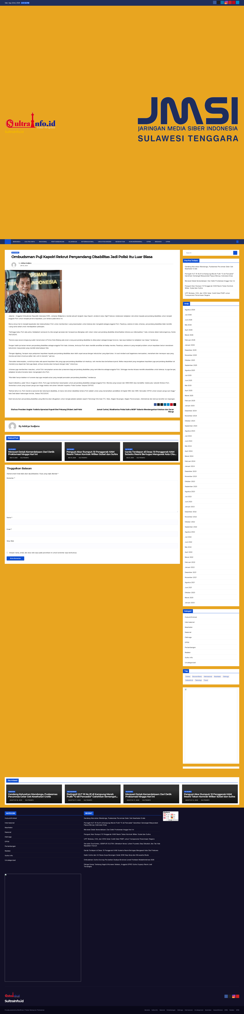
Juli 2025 (188, 375)
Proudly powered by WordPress (14, 1010)
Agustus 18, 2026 (16, 800)
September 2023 (191, 486)
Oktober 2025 (190, 360)
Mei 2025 (188, 385)
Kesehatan (120, 242)
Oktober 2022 (190, 522)
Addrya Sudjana (26, 263)
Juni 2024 (188, 441)
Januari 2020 (190, 603)
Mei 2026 (188, 325)
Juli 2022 (188, 537)
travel (206, 680)
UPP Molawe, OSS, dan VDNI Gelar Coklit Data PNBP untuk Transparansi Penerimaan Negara (119, 839)
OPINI (148, 242)
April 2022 (188, 552)
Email (9, 529)
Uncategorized (104, 242)
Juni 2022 (188, 542)
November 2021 (191, 577)
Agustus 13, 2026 (191, 800)
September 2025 (191, 365)
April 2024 (189, 451)
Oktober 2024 (190, 421)
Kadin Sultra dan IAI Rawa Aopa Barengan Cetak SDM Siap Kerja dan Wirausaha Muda (116, 855)
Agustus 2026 (190, 310)
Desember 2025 (191, 350)
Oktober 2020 (190, 592)
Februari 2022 (190, 562)
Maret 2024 (189, 456)
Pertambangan (57, 242)
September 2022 (191, 527)
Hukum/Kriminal (135, 242)
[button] (234, 242)
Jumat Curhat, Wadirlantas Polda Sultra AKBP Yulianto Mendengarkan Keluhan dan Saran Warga (135, 410)
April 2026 (189, 330)
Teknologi (198, 680)
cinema (187, 676)
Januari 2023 (190, 507)
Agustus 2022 (190, 532)
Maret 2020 (189, 598)
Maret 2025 (189, 396)
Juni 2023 (188, 502)
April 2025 (188, 390)
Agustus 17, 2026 (74, 800)
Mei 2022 (188, 547)
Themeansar (40, 1010)
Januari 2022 (190, 567)
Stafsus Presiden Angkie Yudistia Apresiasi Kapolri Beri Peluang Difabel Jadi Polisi (46, 409)
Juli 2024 (188, 436)
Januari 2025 (190, 406)
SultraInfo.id (14, 132)
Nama (9, 517)
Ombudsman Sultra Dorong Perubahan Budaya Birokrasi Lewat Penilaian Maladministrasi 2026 (119, 860)
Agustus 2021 (190, 582)
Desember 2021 (190, 572)
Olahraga (72, 242)
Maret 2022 (189, 557)
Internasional (87, 242)
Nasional (43, 242)
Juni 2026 (188, 320)
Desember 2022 (191, 512)
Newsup (32, 1010)
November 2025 (191, 355)
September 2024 (191, 426)
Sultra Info (30, 242)
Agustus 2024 (190, 431)
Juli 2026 (188, 315)
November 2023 (191, 476)
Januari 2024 (190, 466)
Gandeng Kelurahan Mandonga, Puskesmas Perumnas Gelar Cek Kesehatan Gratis (32, 795)
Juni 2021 (188, 587)
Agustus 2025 (190, 370)
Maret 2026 (189, 335)
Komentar (11, 478)
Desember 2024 (191, 411)
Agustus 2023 (190, 491)
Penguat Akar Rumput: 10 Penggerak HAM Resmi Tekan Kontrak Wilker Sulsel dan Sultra (92, 453)
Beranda (16, 242)
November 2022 (191, 517)
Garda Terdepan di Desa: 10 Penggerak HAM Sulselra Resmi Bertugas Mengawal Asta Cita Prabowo (150, 454)
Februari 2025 (190, 401)
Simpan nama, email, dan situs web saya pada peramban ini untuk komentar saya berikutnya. (43, 553)
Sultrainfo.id (189, 680)
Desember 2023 (191, 471)
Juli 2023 (188, 497)
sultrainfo (24, 457)
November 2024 (191, 416)
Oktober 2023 (190, 481)
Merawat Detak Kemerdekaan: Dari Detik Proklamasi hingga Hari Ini (31, 453)
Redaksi (158, 242)
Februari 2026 (190, 340)
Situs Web (10, 541)
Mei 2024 (188, 446)
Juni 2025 (188, 380)
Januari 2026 (190, 345)
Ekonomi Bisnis (197, 676)
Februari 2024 (190, 461)
